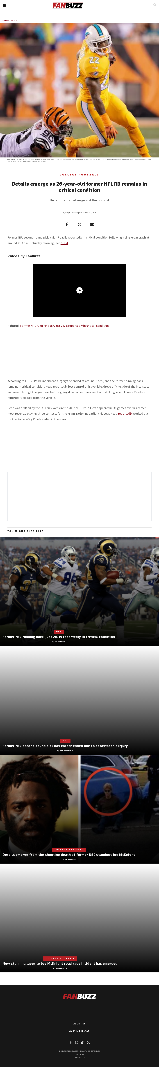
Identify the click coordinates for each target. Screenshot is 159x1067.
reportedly (125, 413)
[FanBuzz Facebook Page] (71, 1042)
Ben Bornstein (66, 750)
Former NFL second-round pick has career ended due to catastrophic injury (65, 746)
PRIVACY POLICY (80, 1058)
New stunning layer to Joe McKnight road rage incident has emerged (60, 963)
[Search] (154, 4)
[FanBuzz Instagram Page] (77, 1042)
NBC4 (64, 243)
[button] (4, 5)
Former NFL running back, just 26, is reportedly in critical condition (64, 326)
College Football (10, 20)
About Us (79, 1023)
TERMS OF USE (79, 1054)
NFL (59, 631)
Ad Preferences (79, 1030)
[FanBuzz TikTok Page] (82, 1042)
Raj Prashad (71, 212)
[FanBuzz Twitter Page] (88, 1042)
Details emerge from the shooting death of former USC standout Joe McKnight (69, 854)
